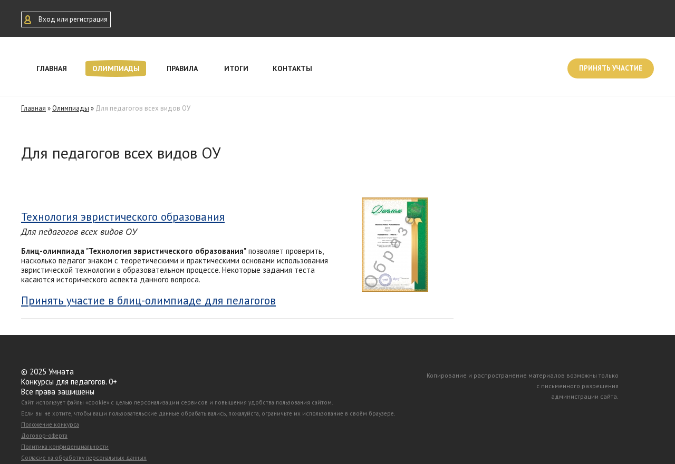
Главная (51, 68)
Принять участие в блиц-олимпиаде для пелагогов (148, 300)
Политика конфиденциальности (65, 446)
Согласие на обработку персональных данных (84, 457)
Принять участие (610, 68)
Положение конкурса (50, 424)
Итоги (236, 68)
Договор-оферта (44, 435)
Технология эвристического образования (123, 217)
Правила (182, 68)
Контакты (292, 68)
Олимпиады (116, 68)
